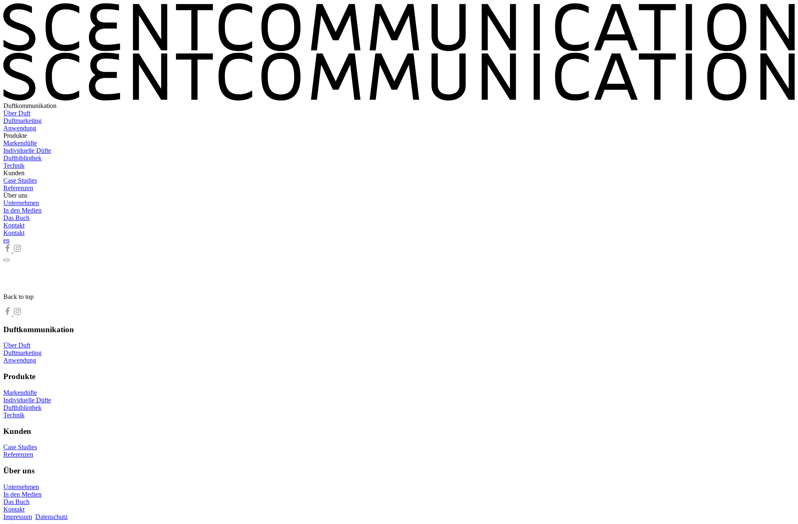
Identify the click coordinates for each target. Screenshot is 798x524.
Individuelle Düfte (27, 150)
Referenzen (18, 187)
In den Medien (22, 210)
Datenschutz (51, 516)
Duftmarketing (22, 120)
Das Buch (16, 217)
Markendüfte (20, 143)
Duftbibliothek (22, 158)
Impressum (17, 516)
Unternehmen (21, 202)
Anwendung (19, 128)
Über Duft (16, 113)
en (6, 240)
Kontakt (14, 225)
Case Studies (20, 180)
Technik (14, 165)
